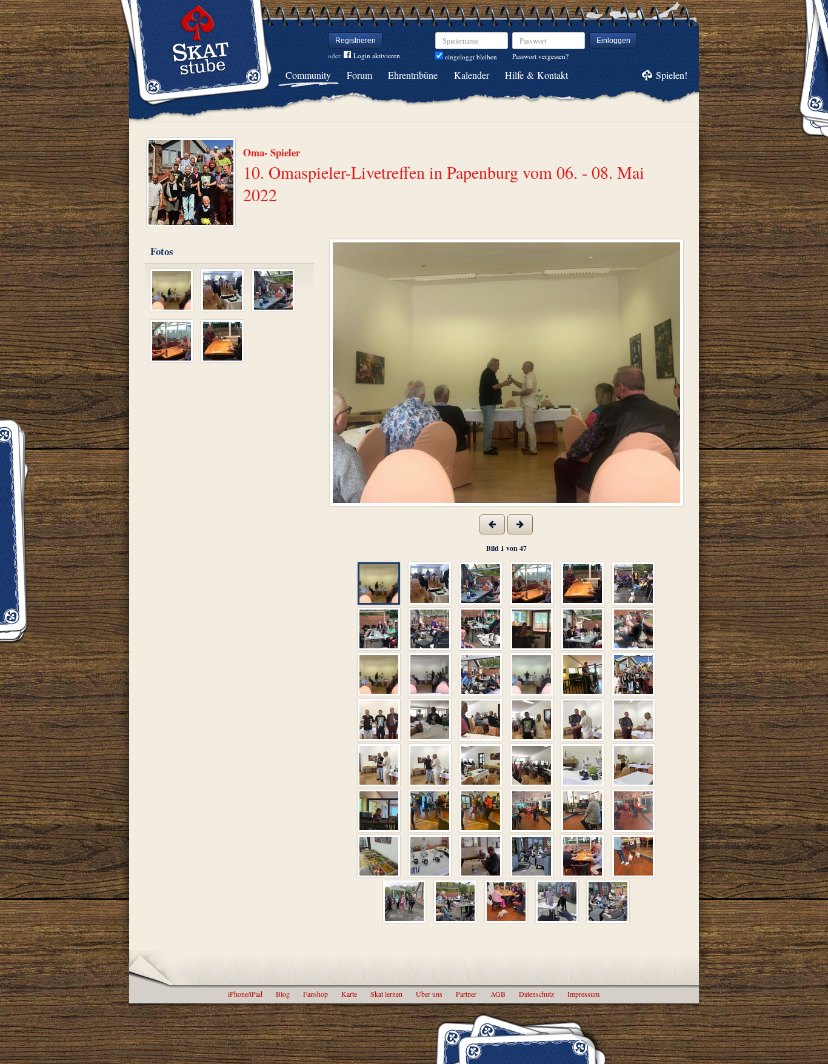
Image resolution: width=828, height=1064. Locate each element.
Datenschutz (536, 994)
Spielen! (671, 74)
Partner (466, 994)
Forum (359, 74)
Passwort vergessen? (540, 56)
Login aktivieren (376, 55)
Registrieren (355, 40)
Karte (349, 994)
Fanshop (315, 994)
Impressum (583, 994)
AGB (498, 994)
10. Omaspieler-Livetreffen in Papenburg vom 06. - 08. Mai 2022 (443, 183)
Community (308, 74)
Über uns (429, 994)
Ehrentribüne (413, 74)
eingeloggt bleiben (470, 56)
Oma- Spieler (271, 152)
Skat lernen (386, 994)
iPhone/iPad (245, 994)
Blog (283, 994)
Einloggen (613, 40)
